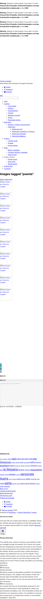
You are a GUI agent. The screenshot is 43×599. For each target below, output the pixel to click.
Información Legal (6, 496)
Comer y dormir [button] (9, 157)
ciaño (14, 458)
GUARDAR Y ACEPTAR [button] (7, 598)
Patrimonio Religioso (19, 136)
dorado (18, 462)
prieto (28, 479)
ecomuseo (27, 462)
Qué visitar (7, 122)
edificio (33, 462)
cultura (13, 462)
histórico (34, 466)
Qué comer (11, 162)
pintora (14, 479)
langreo (21, 470)
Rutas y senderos (14, 150)
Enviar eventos (13, 145)
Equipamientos (13, 111)
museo (2, 474)
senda (18, 483)
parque (12, 474)
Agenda (10, 143)
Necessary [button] (3, 565)
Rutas (6, 148)
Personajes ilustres (14, 120)
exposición (17, 465)
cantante (5, 459)
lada (1, 470)
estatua (11, 466)
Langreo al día (12, 141)
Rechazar (38, 525)
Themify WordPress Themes (27, 512)
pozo (23, 479)
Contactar (7, 169)
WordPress (12, 512)
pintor (10, 479)
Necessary (6, 568)
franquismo (27, 465)
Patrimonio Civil (17, 129)
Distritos (11, 108)
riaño (38, 479)
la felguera (10, 469)
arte (1, 459)
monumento (36, 469)
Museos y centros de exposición (19, 125)
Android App (8, 166)
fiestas (22, 465)
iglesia (40, 465)
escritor (38, 462)
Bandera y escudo (14, 115)
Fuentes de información (8, 491)
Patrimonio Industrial (19, 134)
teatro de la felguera (27, 483)
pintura (19, 479)
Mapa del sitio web (6, 493)
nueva (6, 474)
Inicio (6, 101)
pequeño (18, 474)
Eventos (7, 138)
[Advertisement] (21, 58)
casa (9, 459)
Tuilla (1, 486)
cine (30, 459)
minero (27, 470)
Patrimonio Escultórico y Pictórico (23, 131)
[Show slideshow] (6, 179)
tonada (38, 483)
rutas (2, 483)
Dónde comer (12, 159)
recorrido (33, 479)
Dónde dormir (12, 164)
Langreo (7, 104)
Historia (10, 113)
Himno (10, 118)
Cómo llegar (12, 106)
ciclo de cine (22, 459)
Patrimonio (11, 127)
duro (21, 462)
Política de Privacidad (7, 498)
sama (8, 483)
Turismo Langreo (7, 510)
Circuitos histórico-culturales (17, 152)
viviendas (7, 486)
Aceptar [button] (31, 525)
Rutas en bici (12, 155)
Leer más (3, 528)
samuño (14, 483)
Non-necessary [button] (5, 581)
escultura (4, 465)
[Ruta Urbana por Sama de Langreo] (6, 192)
